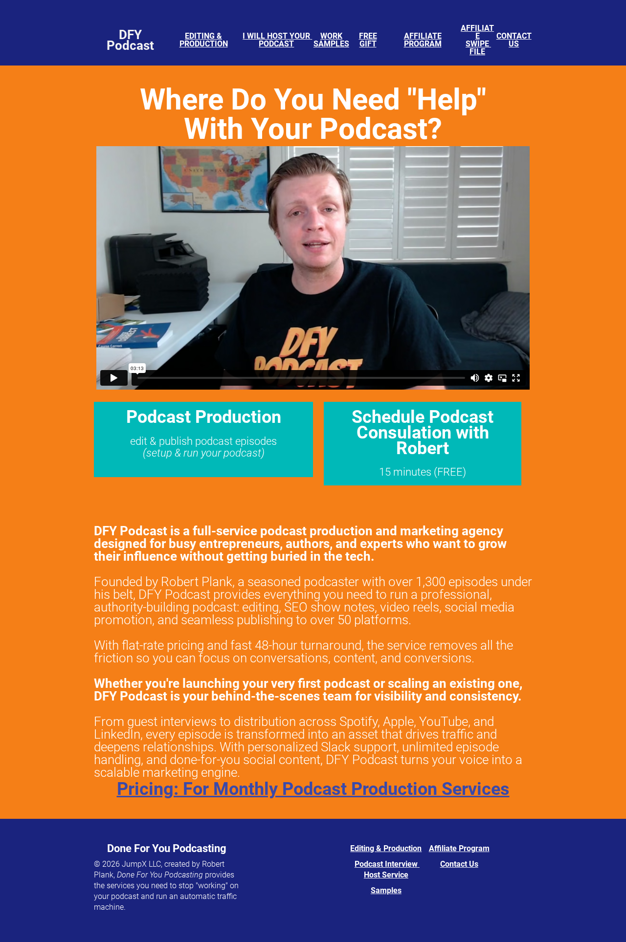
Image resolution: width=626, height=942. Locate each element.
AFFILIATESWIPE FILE (477, 39)
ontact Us (461, 864)
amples (389, 890)
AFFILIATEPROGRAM (423, 39)
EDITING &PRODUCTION (203, 39)
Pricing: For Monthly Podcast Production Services (313, 789)
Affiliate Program (459, 848)
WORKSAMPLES (331, 39)
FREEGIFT (368, 39)
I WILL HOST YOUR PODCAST (277, 39)
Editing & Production (386, 848)
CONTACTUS (514, 39)
